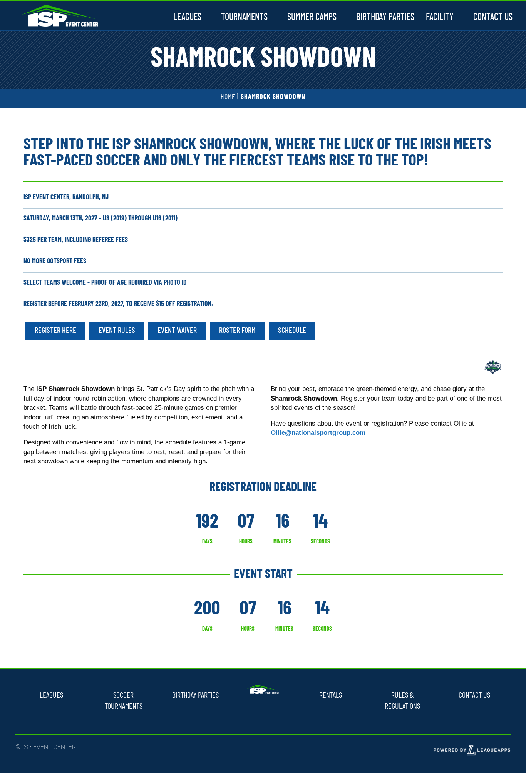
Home (228, 97)
